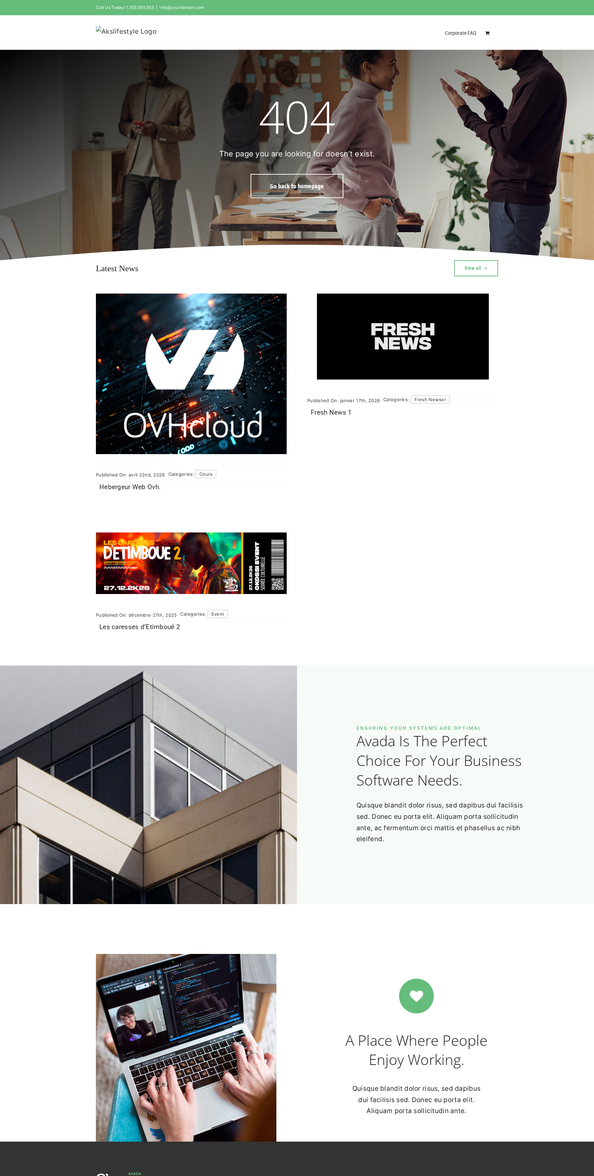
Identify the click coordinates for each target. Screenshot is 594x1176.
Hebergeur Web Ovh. (130, 487)
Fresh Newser (430, 399)
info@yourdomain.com (182, 7)
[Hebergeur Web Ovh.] (191, 374)
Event (217, 614)
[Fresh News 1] (402, 337)
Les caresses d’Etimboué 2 (139, 627)
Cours (205, 474)
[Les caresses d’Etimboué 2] (191, 563)
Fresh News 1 (331, 412)
